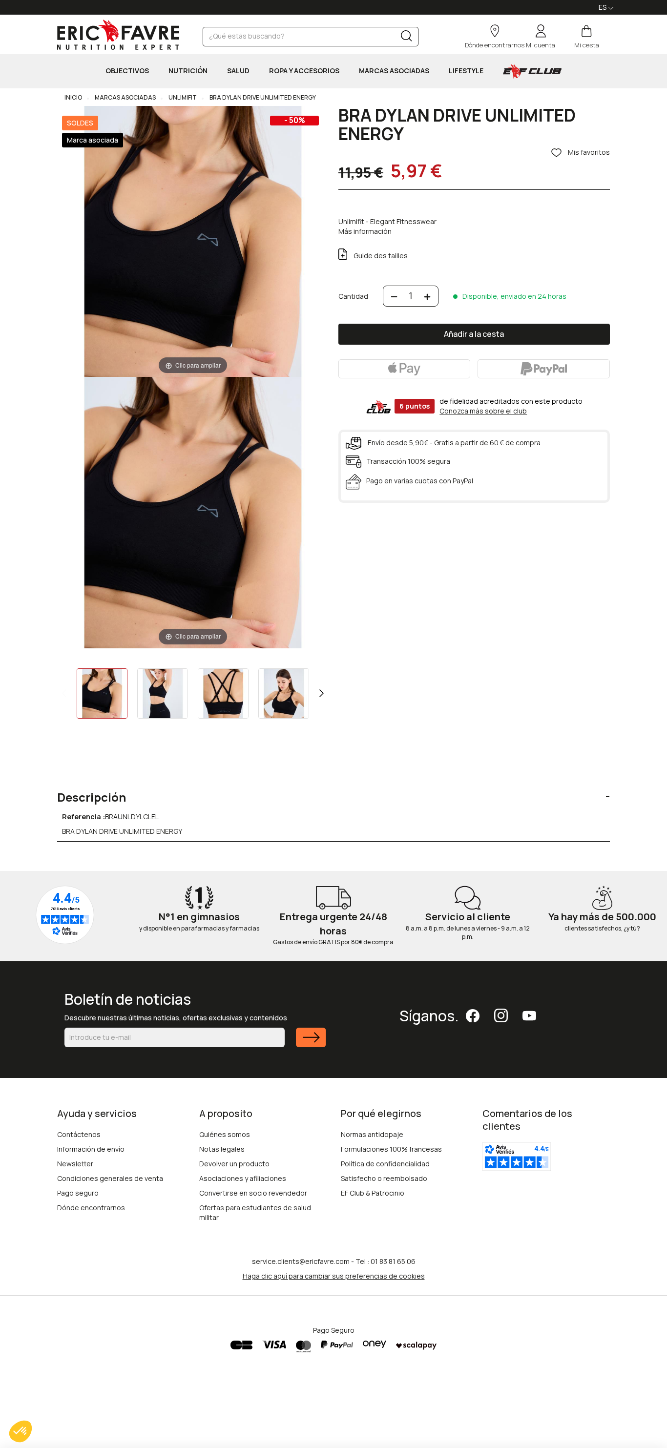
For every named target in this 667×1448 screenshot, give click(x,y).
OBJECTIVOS (127, 70)
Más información (365, 231)
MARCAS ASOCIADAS (394, 70)
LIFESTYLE (466, 70)
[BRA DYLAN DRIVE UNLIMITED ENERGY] (102, 693)
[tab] (333, 790)
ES (603, 7)
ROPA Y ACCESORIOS (304, 70)
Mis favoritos (588, 152)
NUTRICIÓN (188, 70)
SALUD (238, 70)
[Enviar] (311, 1043)
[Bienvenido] (118, 35)
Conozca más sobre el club (483, 410)
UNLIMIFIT (182, 97)
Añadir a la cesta (474, 334)
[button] (20, 1431)
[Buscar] (406, 37)
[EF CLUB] (532, 71)
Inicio (73, 97)
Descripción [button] (91, 797)
